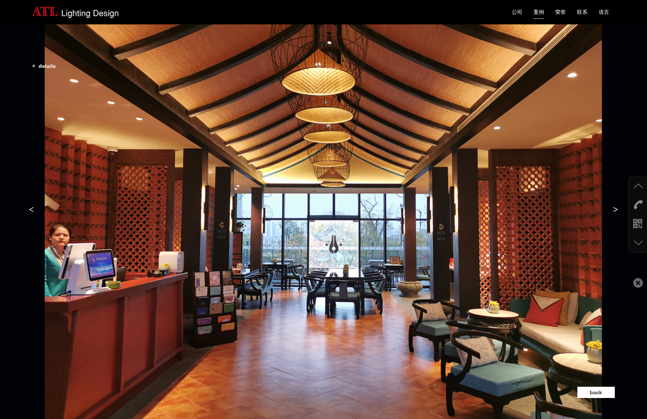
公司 (517, 12)
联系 (582, 12)
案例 (539, 12)
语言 (604, 12)
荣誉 (560, 12)
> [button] (615, 209)
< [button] (31, 209)
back (596, 392)
